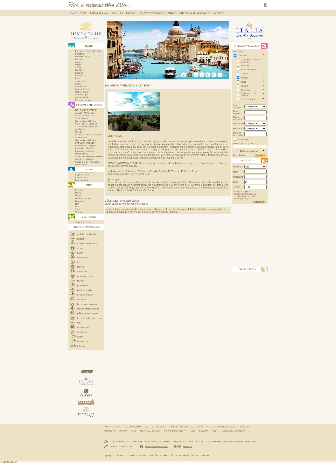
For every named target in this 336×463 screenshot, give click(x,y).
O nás (83, 13)
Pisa (77, 206)
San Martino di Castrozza (87, 121)
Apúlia (78, 67)
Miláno (78, 193)
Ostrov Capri (81, 94)
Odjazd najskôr (236, 112)
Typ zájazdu (237, 106)
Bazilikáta (79, 70)
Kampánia (80, 75)
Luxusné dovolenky (175, 431)
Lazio (77, 78)
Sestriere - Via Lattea (85, 159)
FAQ (114, 13)
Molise (78, 65)
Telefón (236, 187)
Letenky (203, 431)
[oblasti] (263, 54)
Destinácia (238, 51)
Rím (77, 204)
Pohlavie (237, 167)
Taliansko (112, 85)
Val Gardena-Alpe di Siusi (87, 126)
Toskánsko (80, 81)
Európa (123, 431)
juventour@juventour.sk (156, 446)
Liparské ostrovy (83, 100)
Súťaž (171, 13)
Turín (77, 209)
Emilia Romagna (82, 56)
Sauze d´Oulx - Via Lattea (87, 162)
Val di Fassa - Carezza (86, 124)
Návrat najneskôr (237, 118)
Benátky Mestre (82, 198)
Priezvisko (238, 177)
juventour (187, 446)
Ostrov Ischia (81, 92)
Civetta (78, 132)
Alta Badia (80, 129)
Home (72, 13)
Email (235, 182)
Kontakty (218, 13)
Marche (78, 59)
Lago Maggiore (82, 180)
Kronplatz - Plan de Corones (88, 134)
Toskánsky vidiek (83, 222)
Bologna (79, 201)
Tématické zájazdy (150, 431)
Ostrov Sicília (81, 97)
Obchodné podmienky (234, 431)
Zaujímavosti (128, 13)
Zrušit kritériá (239, 155)
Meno (235, 172)
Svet (133, 431)
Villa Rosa (143, 85)
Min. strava (238, 128)
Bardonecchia (81, 164)
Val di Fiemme (81, 118)
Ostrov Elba (81, 86)
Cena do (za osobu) (238, 134)
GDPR (215, 431)
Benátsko (79, 54)
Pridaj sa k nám (99, 13)
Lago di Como (81, 177)
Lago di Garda (82, 175)
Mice (193, 431)
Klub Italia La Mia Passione (194, 13)
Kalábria (79, 73)
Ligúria (78, 84)
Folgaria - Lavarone (84, 151)
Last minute (243, 139)
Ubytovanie (238, 123)
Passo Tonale (81, 154)
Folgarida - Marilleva (84, 148)
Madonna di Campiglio (85, 145)
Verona (78, 212)
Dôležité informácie (151, 13)
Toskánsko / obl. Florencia (248, 94)
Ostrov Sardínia (82, 89)
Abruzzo (79, 62)
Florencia (79, 190)
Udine (78, 195)
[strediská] (263, 60)
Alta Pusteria (81, 137)
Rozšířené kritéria (249, 151)
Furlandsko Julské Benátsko (88, 51)
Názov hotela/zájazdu (243, 143)
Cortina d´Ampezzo (84, 115)
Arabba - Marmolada (84, 113)
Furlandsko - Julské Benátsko (250, 60)
